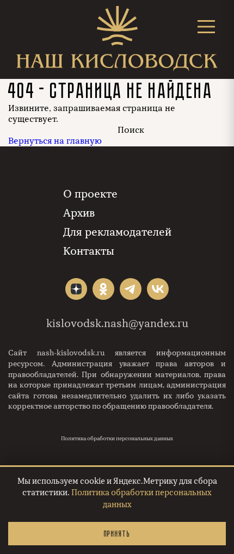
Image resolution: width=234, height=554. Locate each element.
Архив (79, 213)
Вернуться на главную (55, 141)
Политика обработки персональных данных (117, 438)
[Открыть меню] (206, 26)
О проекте (90, 194)
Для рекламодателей (117, 232)
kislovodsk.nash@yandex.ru (117, 323)
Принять (117, 533)
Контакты (88, 251)
